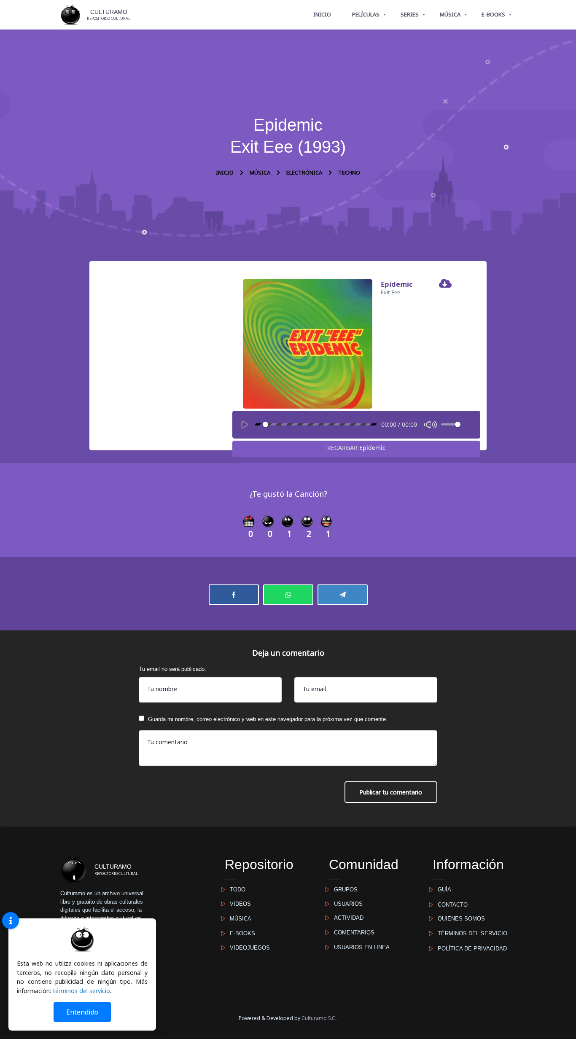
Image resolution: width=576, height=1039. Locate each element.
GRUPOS (343, 889)
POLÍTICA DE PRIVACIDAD (470, 948)
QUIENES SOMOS (459, 918)
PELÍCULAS (366, 14)
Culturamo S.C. (318, 1018)
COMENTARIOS (351, 932)
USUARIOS (346, 904)
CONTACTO (450, 905)
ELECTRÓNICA (304, 172)
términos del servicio (81, 991)
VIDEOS (238, 904)
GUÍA (442, 889)
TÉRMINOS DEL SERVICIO (470, 933)
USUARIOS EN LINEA (359, 947)
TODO (235, 889)
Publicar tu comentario (390, 792)
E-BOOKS (493, 14)
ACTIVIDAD (346, 918)
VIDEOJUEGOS (247, 948)
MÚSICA (450, 14)
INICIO (322, 14)
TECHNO (349, 172)
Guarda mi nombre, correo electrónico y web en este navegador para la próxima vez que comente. (268, 719)
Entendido (82, 1012)
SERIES (410, 14)
